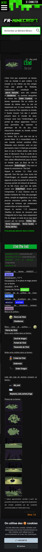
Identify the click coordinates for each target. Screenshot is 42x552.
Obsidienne (18, 321)
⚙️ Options (21, 546)
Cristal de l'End (19, 358)
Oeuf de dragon (20, 338)
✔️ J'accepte (21, 540)
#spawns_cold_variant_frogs (21, 394)
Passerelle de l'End (21, 347)
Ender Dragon (21, 368)
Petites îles (30, 221)
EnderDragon (20, 165)
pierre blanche (11, 92)
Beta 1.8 (32, 514)
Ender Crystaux (25, 98)
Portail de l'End (20, 343)
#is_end (17, 385)
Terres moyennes (12, 224)
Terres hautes (28, 224)
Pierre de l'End (20, 317)
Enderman (18, 363)
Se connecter (32, 2)
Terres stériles (11, 226)
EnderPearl (20, 189)
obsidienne (11, 95)
